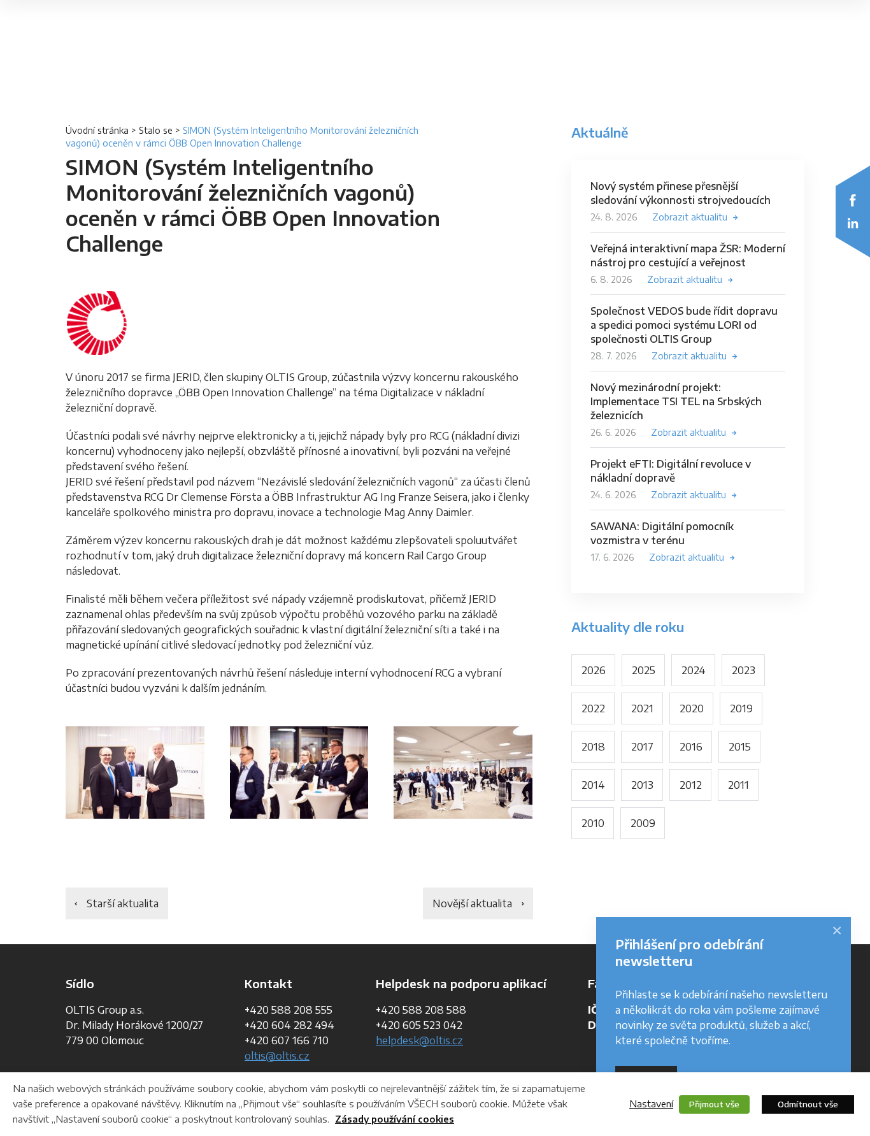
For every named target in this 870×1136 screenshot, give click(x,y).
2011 (738, 785)
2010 (592, 823)
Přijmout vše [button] (714, 1104)
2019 (741, 708)
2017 (642, 746)
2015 (740, 746)
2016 (691, 746)
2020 (692, 708)
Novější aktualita (472, 903)
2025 (643, 670)
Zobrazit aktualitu (689, 217)
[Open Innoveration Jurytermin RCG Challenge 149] (135, 772)
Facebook (853, 200)
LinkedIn (853, 223)
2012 (691, 785)
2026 (593, 670)
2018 (593, 746)
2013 (642, 785)
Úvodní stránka (97, 130)
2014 (593, 785)
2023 (743, 670)
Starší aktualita (123, 903)
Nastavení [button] (651, 1103)
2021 (642, 708)
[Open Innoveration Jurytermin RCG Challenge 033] (463, 772)
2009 (643, 823)
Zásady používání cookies (394, 1119)
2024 (693, 670)
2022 (593, 708)
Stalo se (156, 130)
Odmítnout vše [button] (808, 1104)
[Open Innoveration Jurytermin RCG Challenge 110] (299, 772)
